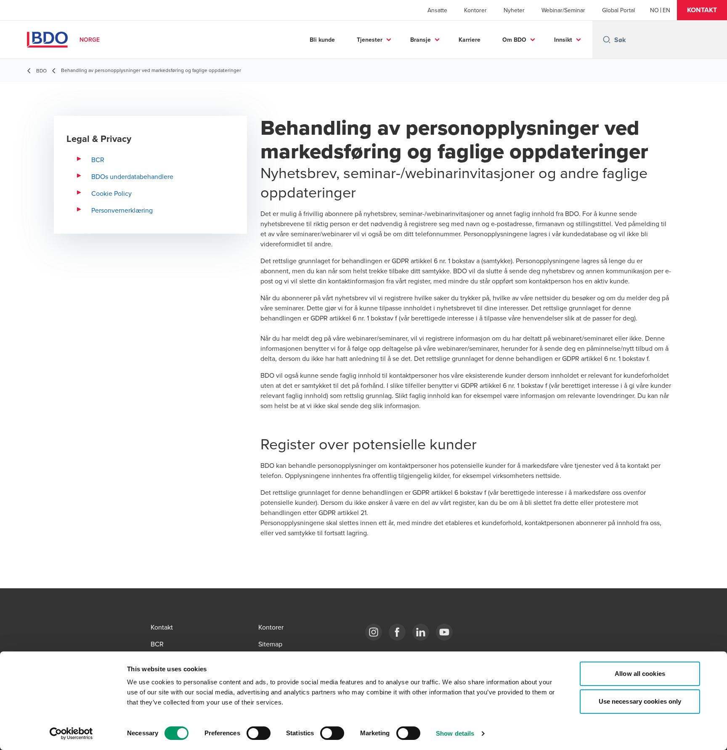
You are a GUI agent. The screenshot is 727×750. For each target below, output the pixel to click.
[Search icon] (606, 39)
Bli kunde (322, 39)
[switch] (259, 733)
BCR (97, 159)
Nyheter (514, 10)
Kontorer (475, 10)
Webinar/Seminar (563, 10)
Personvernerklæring (122, 210)
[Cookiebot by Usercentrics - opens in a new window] (71, 733)
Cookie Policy (111, 193)
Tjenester (369, 39)
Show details (455, 733)
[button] (702, 10)
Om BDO (514, 39)
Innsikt (563, 39)
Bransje (420, 39)
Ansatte (437, 10)
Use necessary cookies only (640, 701)
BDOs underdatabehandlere (132, 176)
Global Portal (618, 10)
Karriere (469, 39)
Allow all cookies (640, 673)
